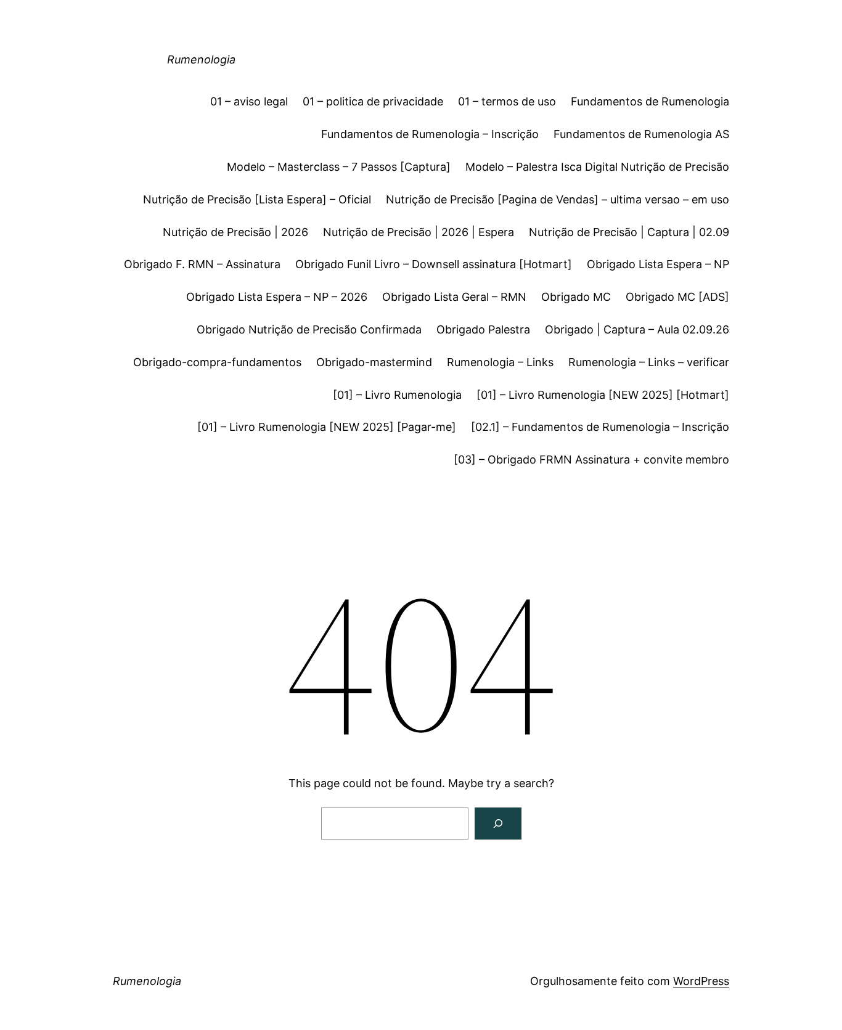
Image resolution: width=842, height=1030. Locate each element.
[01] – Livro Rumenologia (397, 394)
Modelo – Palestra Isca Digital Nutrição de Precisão (597, 166)
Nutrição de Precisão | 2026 (235, 232)
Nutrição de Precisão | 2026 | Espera (418, 232)
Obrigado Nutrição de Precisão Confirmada (309, 329)
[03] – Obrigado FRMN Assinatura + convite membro (591, 459)
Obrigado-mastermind (374, 362)
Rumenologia (201, 59)
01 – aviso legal (249, 101)
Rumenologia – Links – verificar (648, 362)
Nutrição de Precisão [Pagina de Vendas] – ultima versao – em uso (557, 199)
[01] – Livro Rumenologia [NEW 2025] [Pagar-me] (326, 426)
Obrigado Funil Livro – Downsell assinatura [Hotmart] (433, 264)
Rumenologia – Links (500, 362)
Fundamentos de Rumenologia (650, 101)
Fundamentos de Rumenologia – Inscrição (430, 134)
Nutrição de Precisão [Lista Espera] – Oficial (257, 199)
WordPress (701, 981)
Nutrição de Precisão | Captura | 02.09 (629, 232)
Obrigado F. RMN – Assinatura (202, 264)
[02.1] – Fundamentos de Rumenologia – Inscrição (600, 426)
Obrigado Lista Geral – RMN (454, 296)
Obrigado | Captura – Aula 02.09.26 (637, 329)
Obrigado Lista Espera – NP (658, 264)
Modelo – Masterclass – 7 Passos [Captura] (339, 166)
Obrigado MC (576, 296)
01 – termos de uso (507, 101)
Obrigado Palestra (483, 329)
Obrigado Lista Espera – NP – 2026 (276, 296)
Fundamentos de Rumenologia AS (641, 134)
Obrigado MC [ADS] (677, 296)
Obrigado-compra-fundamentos (217, 362)
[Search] (498, 823)
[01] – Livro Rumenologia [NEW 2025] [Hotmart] (602, 394)
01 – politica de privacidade (373, 101)
